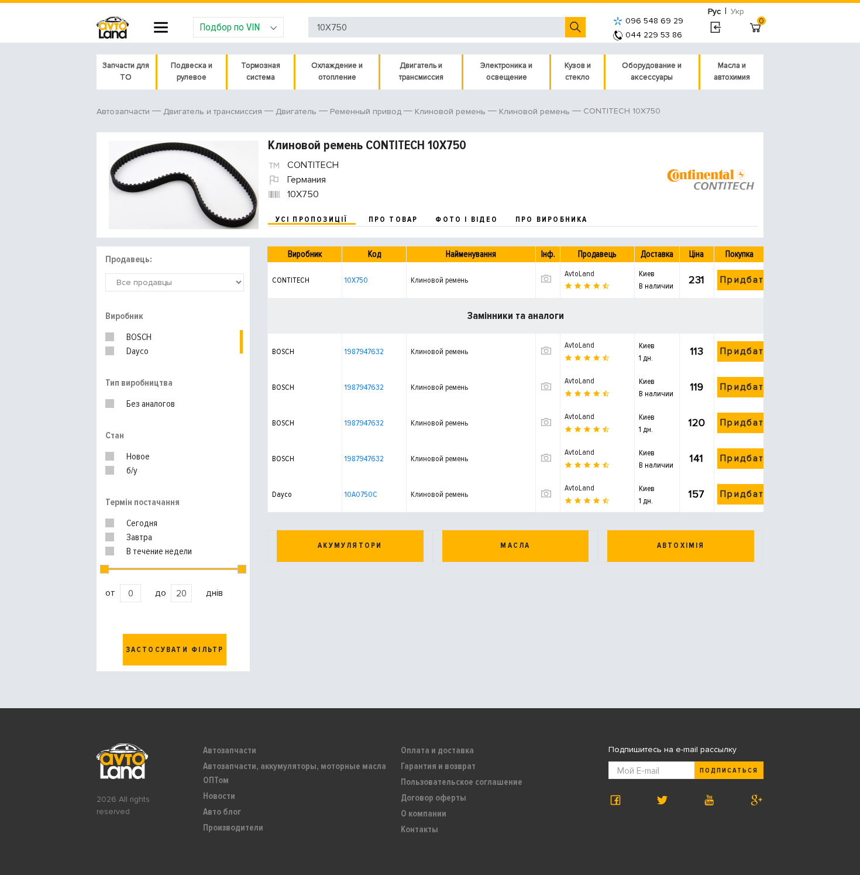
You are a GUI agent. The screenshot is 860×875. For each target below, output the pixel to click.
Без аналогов (150, 404)
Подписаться (729, 770)
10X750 (356, 280)
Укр (737, 11)
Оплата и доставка (437, 750)
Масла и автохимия (732, 71)
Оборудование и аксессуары (652, 71)
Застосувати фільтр (175, 649)
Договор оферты (433, 797)
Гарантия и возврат (438, 766)
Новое (138, 456)
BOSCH (139, 337)
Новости (219, 796)
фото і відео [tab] (466, 219)
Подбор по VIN (229, 26)
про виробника (551, 219)
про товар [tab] (393, 219)
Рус (714, 11)
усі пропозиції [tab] (312, 219)
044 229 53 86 (653, 35)
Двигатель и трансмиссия (421, 71)
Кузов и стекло (578, 71)
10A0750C (361, 494)
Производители (233, 827)
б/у (131, 470)
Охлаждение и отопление (337, 71)
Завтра (139, 537)
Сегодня (141, 523)
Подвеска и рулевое (191, 71)
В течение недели (159, 551)
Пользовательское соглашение (461, 782)
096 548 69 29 (654, 21)
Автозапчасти (229, 750)
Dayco (137, 351)
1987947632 (364, 351)
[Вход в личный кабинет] (715, 27)
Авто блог (222, 812)
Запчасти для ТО (125, 71)
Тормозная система (260, 71)
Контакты (419, 829)
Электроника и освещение (506, 71)
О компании (423, 813)
